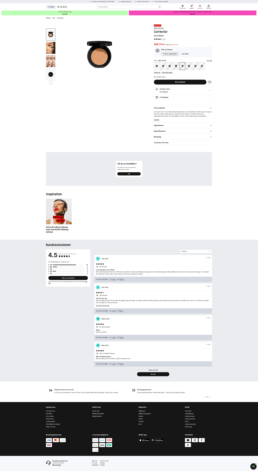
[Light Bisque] (176, 66)
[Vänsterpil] (204, 397)
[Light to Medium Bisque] (189, 66)
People (141, 416)
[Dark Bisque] (169, 66)
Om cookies (50, 416)
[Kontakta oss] (253, 466)
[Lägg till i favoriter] (209, 82)
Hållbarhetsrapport (145, 414)
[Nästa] (50, 82)
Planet (141, 419)
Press (187, 421)
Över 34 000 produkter (161, 1)
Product (141, 421)
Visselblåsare (189, 414)
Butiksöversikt (190, 416)
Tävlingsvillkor (50, 421)
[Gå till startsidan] (62, 7)
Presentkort (50, 419)
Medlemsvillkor (97, 416)
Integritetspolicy (190, 424)
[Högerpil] (256, 13)
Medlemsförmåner (98, 414)
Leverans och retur (161, 143)
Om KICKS (188, 411)
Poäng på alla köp (126, 1)
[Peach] (195, 66)
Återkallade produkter (53, 424)
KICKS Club (95, 411)
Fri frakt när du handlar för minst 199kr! (103, 1)
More (140, 424)
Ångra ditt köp (50, 427)
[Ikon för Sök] (159, 6)
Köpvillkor (49, 414)
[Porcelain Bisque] (202, 66)
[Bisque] (163, 66)
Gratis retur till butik (143, 1)
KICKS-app (188, 427)
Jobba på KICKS (190, 419)
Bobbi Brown (159, 28)
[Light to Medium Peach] (157, 66)
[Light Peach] (182, 66)
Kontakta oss (50, 411)
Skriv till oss (56, 465)
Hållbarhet (142, 411)
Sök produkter (103, 7)
